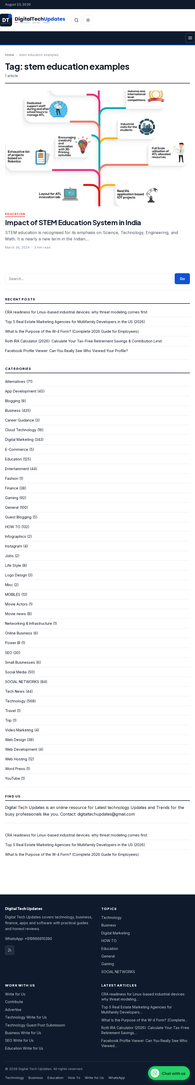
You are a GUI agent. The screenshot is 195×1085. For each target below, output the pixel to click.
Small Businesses (20, 662)
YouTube (12, 778)
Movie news (15, 614)
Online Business (18, 633)
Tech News (15, 691)
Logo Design (16, 575)
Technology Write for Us (26, 1017)
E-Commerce (16, 449)
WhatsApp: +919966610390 (28, 938)
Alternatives (15, 381)
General (12, 507)
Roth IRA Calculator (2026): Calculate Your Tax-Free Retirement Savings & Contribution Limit (83, 341)
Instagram (13, 546)
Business (13, 410)
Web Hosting (16, 759)
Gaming (11, 498)
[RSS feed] (9, 950)
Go (182, 279)
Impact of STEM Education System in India (73, 222)
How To (74, 1078)
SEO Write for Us (19, 1040)
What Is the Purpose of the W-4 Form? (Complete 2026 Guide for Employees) (72, 331)
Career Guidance (19, 420)
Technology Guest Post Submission (35, 1025)
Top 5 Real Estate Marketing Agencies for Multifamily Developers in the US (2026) (75, 322)
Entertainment (17, 469)
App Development (20, 391)
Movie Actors (16, 604)
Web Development (21, 749)
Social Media (16, 672)
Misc (9, 585)
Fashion (11, 478)
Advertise (13, 1009)
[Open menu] (190, 38)
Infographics (15, 536)
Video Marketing (19, 730)
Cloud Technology (20, 430)
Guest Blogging (18, 517)
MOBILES (12, 594)
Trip (8, 720)
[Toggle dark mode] (88, 20)
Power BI (12, 643)
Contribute (14, 1002)
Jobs (9, 556)
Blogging (12, 401)
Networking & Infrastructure (28, 623)
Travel (10, 710)
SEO (8, 652)
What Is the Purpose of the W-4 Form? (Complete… (144, 1020)
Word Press (15, 768)
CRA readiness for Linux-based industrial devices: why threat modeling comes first (76, 312)
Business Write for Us (23, 1033)
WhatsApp (116, 1078)
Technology (15, 701)
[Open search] (76, 20)
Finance (11, 488)
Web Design (15, 739)
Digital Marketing (19, 439)
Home (9, 55)
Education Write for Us (24, 1048)
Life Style (13, 565)
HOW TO (12, 527)
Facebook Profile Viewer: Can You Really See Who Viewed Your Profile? (66, 351)
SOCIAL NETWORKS (22, 681)
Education (15, 214)
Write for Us (15, 994)
